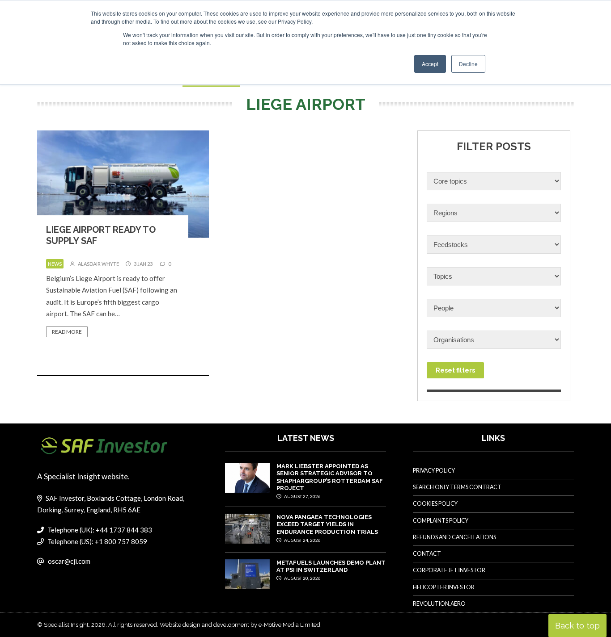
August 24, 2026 (302, 540)
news (55, 264)
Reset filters (455, 370)
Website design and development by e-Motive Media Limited (240, 624)
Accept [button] (430, 63)
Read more (67, 331)
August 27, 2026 (302, 496)
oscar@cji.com (69, 561)
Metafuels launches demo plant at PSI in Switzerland (331, 566)
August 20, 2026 (302, 578)
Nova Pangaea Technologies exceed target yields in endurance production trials (327, 524)
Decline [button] (468, 63)
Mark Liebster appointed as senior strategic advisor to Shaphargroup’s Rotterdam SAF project (329, 477)
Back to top (577, 625)
